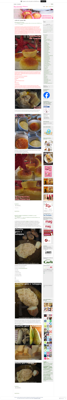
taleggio (16, 218)
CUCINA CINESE (46, 45)
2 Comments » (24, 218)
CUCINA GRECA (46, 53)
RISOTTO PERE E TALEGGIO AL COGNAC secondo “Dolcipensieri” (25, 216)
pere (25, 217)
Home (15, 4)
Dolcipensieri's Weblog (21, 6)
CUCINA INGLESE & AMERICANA (48, 55)
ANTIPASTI (18, 23)
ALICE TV (45, 36)
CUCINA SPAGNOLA (46, 59)
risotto (39, 217)
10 (50, 27)
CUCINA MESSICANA (47, 57)
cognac (24, 217)
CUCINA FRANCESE (46, 49)
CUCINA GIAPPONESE (47, 52)
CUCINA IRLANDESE (47, 56)
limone (51, 369)
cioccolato (50, 364)
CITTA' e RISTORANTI (47, 39)
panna (35, 23)
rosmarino (49, 377)
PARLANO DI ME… (47, 138)
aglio (45, 362)
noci (50, 370)
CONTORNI (45, 42)
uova (41, 23)
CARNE (45, 38)
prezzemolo (46, 375)
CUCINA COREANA (46, 46)
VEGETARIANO (50, 379)
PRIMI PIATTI (19, 217)
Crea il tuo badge (45, 98)
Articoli (48, 6)
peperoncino (49, 373)
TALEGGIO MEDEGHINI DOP (23, 268)
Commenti (51, 6)
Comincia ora (43, 1)
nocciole (48, 370)
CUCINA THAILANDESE (47, 61)
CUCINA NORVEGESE (47, 58)
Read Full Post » (17, 211)
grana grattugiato (47, 368)
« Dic (44, 32)
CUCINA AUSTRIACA (47, 44)
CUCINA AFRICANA (46, 43)
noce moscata (32, 23)
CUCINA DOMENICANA (47, 47)
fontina (29, 23)
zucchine (44, 380)
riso (49, 376)
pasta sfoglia (50, 372)
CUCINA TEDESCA (46, 60)
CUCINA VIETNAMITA (47, 63)
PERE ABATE (28, 217)
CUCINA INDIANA (46, 54)
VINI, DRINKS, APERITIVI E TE (48, 83)
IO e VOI (19, 4)
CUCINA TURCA (46, 62)
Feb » (46, 32)
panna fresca (45, 372)
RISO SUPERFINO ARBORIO (34, 217)
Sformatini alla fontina (19, 22)
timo (44, 379)
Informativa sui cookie (37, 398)
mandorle (45, 370)
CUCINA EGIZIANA (46, 48)
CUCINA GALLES (46, 51)
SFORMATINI (38, 23)
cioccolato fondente (46, 365)
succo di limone (47, 378)
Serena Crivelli (45, 91)
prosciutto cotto (45, 376)
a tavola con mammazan (25, 23)
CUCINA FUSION (46, 50)
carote (47, 364)
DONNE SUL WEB (47, 367)
